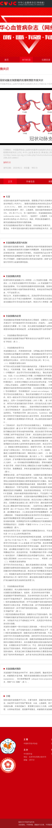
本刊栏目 (26, 59)
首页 (6, 59)
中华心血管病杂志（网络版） (22, 4)
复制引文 (7, 162)
